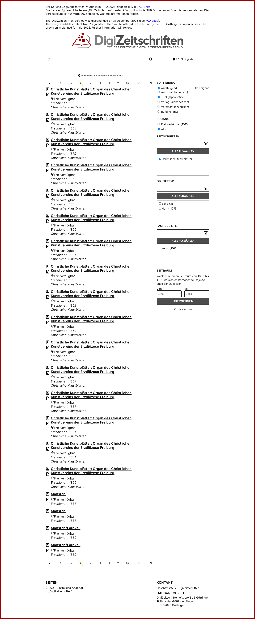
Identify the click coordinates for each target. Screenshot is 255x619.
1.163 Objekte (184, 59)
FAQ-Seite (143, 6)
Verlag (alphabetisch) (174, 102)
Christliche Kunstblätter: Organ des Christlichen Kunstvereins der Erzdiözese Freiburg (91, 91)
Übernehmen (183, 301)
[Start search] (151, 59)
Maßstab (58, 494)
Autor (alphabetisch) (174, 92)
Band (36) (168, 203)
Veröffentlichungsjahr (174, 106)
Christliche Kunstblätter (177, 159)
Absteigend (201, 88)
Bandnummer (169, 111)
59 (127, 82)
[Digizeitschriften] (128, 41)
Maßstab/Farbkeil (65, 528)
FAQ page (152, 20)
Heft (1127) (169, 208)
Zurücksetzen (183, 309)
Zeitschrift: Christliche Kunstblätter (101, 75)
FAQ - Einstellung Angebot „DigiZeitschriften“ (66, 589)
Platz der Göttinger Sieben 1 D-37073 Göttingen (178, 603)
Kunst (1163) (170, 248)
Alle (163, 129)
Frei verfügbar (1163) (174, 124)
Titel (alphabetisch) (173, 97)
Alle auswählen (183, 151)
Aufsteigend (168, 88)
